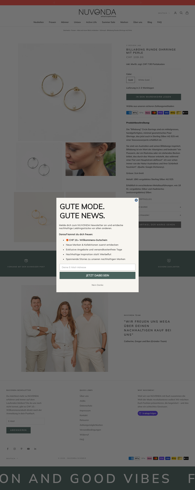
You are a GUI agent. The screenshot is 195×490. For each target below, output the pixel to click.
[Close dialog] (136, 200)
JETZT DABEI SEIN (97, 275)
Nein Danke (97, 285)
